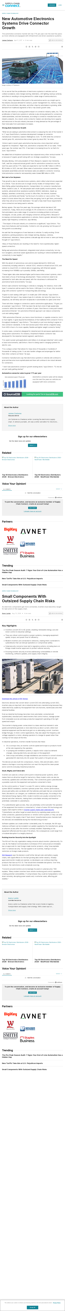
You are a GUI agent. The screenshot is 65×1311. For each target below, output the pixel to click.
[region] (32, 493)
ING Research (7, 855)
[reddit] (35, 47)
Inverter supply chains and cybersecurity (39, 810)
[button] (3, 5)
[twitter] (32, 47)
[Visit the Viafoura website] (58, 497)
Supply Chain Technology (10, 13)
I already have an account (32, 511)
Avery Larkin (6, 613)
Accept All (32, 1307)
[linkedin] (29, 47)
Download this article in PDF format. (15, 699)
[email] (38, 47)
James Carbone (7, 40)
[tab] (7, 489)
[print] (62, 47)
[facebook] (26, 47)
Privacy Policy (57, 1302)
